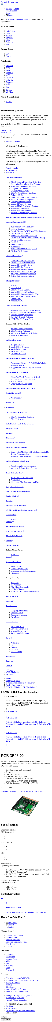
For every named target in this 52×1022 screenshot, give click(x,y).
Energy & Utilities (12, 428)
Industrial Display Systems (21, 204)
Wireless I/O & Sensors (19, 251)
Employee (9, 661)
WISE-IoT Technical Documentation (25, 591)
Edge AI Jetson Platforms (20, 331)
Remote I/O (15, 247)
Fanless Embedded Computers (22, 199)
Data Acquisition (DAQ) (20, 233)
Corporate (9, 601)
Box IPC (14, 285)
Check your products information (23, 571)
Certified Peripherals (13, 393)
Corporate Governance (19, 629)
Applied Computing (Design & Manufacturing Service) (24, 217)
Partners (9, 541)
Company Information (19, 610)
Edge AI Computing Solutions (22, 417)
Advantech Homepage (9, 2)
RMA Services (16, 566)
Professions (15, 643)
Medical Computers (18, 349)
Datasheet (4, 791)
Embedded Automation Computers (24, 236)
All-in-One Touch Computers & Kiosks (26, 377)
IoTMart (9, 670)
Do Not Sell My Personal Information (20, 1011)
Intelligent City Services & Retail (17, 372)
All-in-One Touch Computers (22, 478)
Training (14, 647)
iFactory (9, 433)
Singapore (11, 15)
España (8, 56)
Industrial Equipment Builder (16, 447)
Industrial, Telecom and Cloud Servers (25, 310)
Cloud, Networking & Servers (16, 305)
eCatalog (9, 965)
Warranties (15, 573)
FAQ (8, 968)
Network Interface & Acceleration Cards (26, 312)
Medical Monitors (17, 351)
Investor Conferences (19, 631)
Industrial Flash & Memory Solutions (25, 206)
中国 (8, 68)
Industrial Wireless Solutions (21, 210)
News (8, 963)
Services (9, 522)
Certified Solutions (18, 229)
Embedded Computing (13, 177)
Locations (14, 649)
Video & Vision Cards (19, 335)
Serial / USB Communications (22, 276)
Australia (9, 66)
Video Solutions (11, 515)
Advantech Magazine (19, 615)
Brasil (8, 33)
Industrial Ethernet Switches (21, 265)
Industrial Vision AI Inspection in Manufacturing (29, 456)
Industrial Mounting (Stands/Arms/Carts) (20, 388)
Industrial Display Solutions (15, 505)
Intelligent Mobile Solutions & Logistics (19, 358)
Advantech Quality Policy (14, 536)
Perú (7, 44)
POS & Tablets (16, 381)
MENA (9, 102)
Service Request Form (19, 569)
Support (9, 557)
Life (12, 645)
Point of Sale (15, 480)
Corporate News (12, 937)
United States (11, 31)
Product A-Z (10, 402)
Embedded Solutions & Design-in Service (20, 424)
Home (8, 678)
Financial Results (17, 627)
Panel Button (6, 132)
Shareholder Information (20, 633)
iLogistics (9, 501)
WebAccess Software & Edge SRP (24, 249)
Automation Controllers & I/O (22, 227)
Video (8, 961)
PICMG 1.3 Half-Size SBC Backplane (20, 687)
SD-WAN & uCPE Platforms (22, 317)
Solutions (9, 407)
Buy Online (12, 923)
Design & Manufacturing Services (17, 491)
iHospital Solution (17, 345)
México (9, 35)
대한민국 (10, 77)
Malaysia (9, 80)
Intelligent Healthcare (13, 340)
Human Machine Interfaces (21, 240)
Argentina (9, 38)
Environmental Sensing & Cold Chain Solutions (29, 363)
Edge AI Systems (17, 419)
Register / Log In (12, 141)
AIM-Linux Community (20, 587)
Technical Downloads (34, 791)
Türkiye (9, 90)
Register (9, 9)
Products (9, 172)
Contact (9, 666)
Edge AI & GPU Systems (20, 290)
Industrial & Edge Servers (15, 442)
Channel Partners (12, 545)
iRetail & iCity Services (14, 473)
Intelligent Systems (12, 281)
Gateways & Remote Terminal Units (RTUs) (28, 238)
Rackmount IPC (17, 301)
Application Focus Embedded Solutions (26, 184)
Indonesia (9, 73)
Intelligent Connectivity (14, 256)
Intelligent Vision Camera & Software (25, 333)
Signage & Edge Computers (21, 384)
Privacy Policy (11, 1008)
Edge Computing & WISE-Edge (16, 412)
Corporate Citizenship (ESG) (17, 942)
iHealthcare (10, 438)
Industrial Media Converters (21, 267)
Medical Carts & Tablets (20, 347)
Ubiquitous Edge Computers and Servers (26, 482)
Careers (8, 638)
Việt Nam (9, 92)
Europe (8, 54)
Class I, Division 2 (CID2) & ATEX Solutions (28, 231)
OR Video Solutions (18, 354)
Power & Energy (17, 244)
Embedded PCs (16, 195)
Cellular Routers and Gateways (22, 261)
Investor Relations (12, 622)
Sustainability (10, 656)
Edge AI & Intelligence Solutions (23, 193)
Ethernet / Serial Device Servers (23, 263)
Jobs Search (10, 944)
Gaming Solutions (12, 496)
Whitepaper (10, 957)
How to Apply (16, 652)
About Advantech (11, 606)
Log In (16, 9)
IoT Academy (16, 585)
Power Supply (16, 398)
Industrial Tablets (17, 365)
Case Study (10, 954)
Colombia (9, 42)
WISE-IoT (15, 555)
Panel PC (14, 242)
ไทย (7, 87)
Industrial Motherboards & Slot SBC (25, 294)
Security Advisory (12, 596)
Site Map (9, 1006)
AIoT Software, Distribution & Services (26, 182)
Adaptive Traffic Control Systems (23, 466)
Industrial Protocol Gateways (22, 269)
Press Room (15, 617)
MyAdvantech (11, 11)
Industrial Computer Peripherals (23, 292)
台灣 (8, 84)
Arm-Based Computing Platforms (23, 186)
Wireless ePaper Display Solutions (24, 213)
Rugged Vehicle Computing (15, 487)
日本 (8, 75)
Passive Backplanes (13, 685)
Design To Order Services (14, 531)
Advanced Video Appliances (22, 329)
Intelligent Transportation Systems (24, 296)
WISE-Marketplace (13, 672)
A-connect (10, 970)
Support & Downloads (13, 562)
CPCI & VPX (16, 288)
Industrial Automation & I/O (15, 222)
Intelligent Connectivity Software (23, 274)
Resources (15, 583)
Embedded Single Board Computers (24, 197)
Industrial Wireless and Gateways (23, 271)
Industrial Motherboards (20, 208)
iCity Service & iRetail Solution (23, 379)
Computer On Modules (19, 188)
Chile (8, 40)
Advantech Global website (18, 19)
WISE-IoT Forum (17, 589)
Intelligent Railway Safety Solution (24, 468)
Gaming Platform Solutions (21, 202)
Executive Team (17, 613)
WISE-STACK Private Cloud (22, 319)
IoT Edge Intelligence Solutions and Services (21, 510)
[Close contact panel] (2, 899)
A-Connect (10, 674)
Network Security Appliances (22, 315)
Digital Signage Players (20, 191)
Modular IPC (16, 299)
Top (4, 1017)
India (8, 70)
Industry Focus (11, 959)
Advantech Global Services (15, 526)
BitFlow (14, 519)
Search (8, 13)
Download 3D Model (17, 791)
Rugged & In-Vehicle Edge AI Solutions (26, 367)
